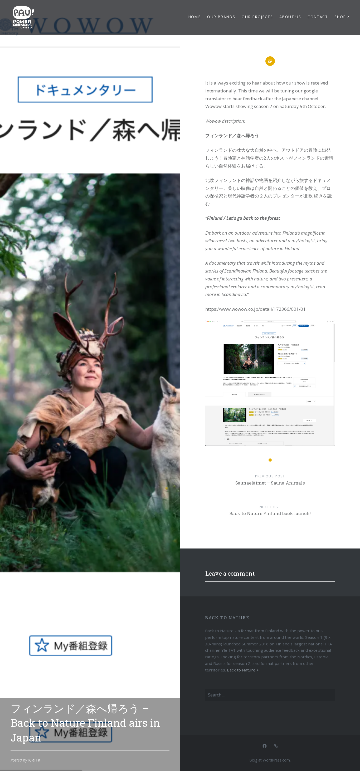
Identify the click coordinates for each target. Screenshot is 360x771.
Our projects (257, 16)
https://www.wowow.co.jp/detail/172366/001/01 (255, 309)
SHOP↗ (341, 16)
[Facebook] (264, 745)
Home (194, 16)
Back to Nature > (243, 670)
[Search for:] (270, 695)
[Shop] (275, 745)
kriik (34, 760)
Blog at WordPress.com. (270, 760)
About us (290, 16)
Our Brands (221, 16)
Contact (318, 16)
